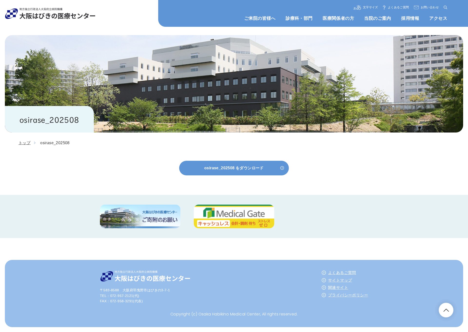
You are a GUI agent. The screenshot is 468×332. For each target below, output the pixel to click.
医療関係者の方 (338, 18)
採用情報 (410, 18)
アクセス (438, 18)
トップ (24, 143)
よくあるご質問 (398, 7)
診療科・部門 (299, 18)
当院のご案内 (377, 18)
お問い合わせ (430, 7)
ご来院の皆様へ (260, 18)
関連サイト (338, 287)
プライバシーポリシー (348, 295)
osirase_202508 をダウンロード (234, 168)
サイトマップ (340, 280)
